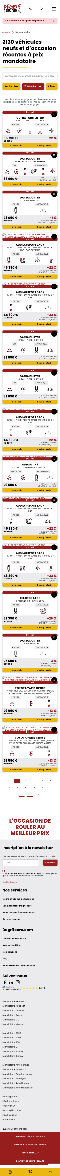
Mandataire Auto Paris (14, 1069)
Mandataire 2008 (11, 1037)
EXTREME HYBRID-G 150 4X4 (30, 340)
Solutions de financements (18, 912)
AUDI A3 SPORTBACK (30, 245)
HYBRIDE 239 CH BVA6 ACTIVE (30, 601)
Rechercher (11, 86)
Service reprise (11, 919)
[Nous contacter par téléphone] (30, 8)
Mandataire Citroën (13, 1010)
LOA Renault (8, 1119)
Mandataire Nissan (12, 1024)
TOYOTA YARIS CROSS (30, 688)
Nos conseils (9, 951)
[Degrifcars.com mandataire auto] (11, 9)
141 (21, 794)
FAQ (4, 958)
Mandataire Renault (13, 1001)
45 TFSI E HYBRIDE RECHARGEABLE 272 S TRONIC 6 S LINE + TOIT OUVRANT (30, 248)
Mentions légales (30, 1153)
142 (30, 794)
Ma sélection (34, 86)
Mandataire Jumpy (12, 1056)
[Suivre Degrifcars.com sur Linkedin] (11, 982)
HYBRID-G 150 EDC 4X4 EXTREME (30, 161)
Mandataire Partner (13, 1051)
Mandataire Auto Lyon (14, 1078)
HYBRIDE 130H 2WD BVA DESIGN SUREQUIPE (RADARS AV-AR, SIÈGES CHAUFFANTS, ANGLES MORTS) (30, 692)
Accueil (6, 32)
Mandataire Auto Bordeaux (17, 1074)
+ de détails (16, 145)
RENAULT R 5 (30, 464)
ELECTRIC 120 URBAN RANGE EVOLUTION (30, 467)
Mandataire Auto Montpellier (17, 1087)
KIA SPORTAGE (30, 598)
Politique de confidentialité (30, 1161)
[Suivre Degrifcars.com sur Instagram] (18, 982)
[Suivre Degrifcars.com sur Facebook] (4, 982)
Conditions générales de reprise (30, 1145)
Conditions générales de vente (30, 1136)
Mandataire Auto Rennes (15, 1064)
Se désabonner (9, 882)
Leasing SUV (9, 1105)
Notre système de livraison (18, 898)
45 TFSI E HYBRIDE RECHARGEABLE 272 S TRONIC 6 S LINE (30, 296)
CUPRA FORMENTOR (30, 118)
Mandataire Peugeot (13, 1005)
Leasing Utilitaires (11, 1110)
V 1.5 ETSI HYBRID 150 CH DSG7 (30, 120)
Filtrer (51, 86)
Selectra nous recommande (19, 965)
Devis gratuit (44, 145)
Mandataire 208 (11, 1042)
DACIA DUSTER (30, 159)
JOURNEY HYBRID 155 (30, 200)
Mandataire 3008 (11, 1033)
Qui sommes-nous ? (14, 938)
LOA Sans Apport (11, 1101)
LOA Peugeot (9, 1115)
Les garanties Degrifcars (17, 905)
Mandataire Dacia (12, 1015)
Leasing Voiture (10, 1096)
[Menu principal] (54, 9)
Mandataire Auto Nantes (15, 1083)
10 (43, 787)
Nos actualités (11, 945)
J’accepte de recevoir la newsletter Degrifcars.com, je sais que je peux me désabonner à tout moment (30, 874)
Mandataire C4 (10, 1046)
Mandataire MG (10, 1019)
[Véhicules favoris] (41, 8)
